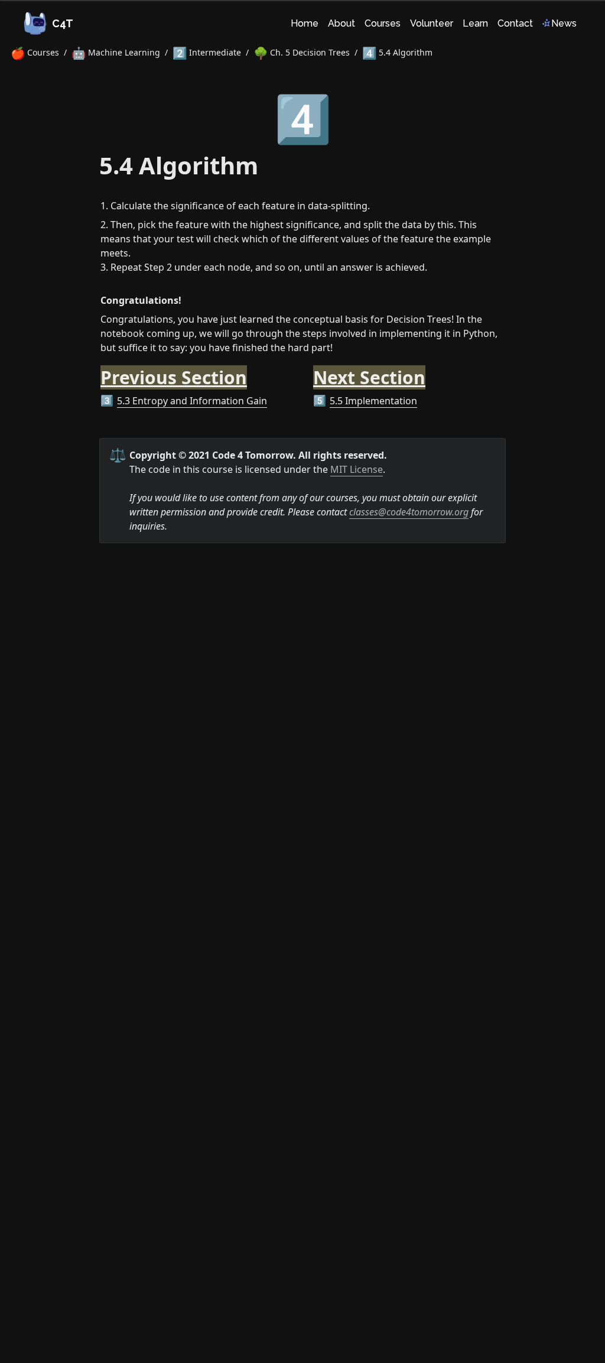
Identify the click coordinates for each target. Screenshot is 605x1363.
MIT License (356, 469)
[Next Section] (307, 370)
